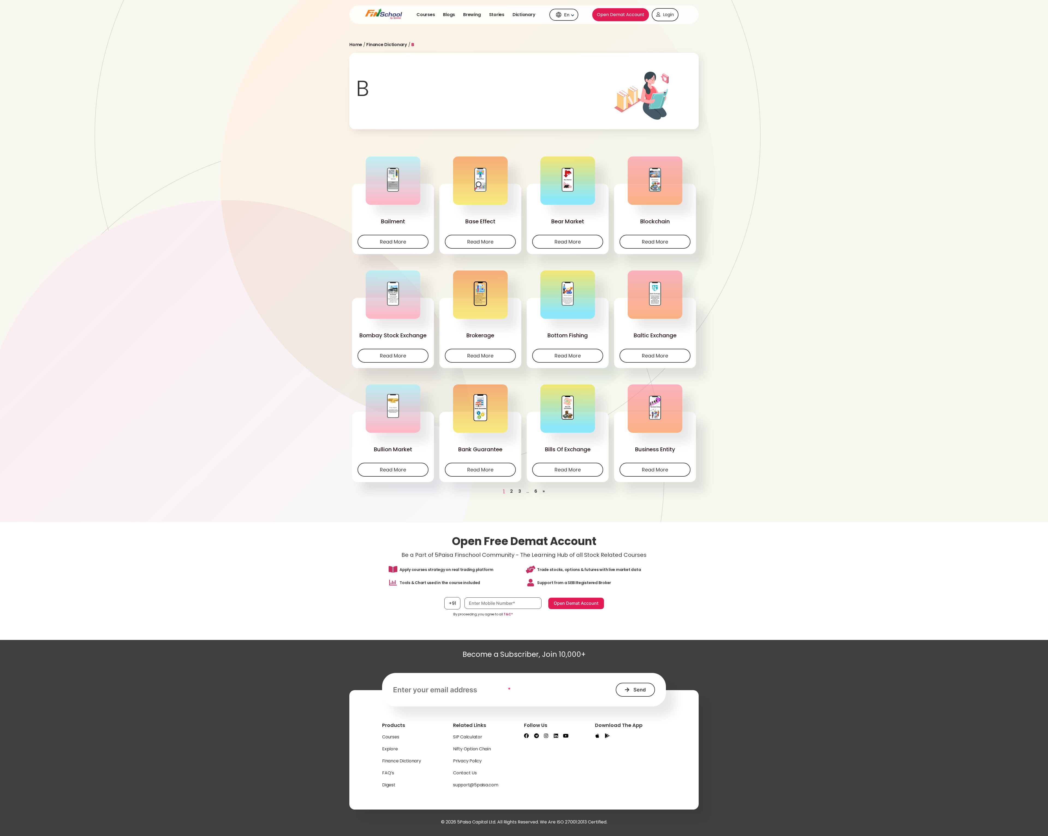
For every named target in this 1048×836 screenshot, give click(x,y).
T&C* (508, 614)
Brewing (472, 14)
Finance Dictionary (386, 44)
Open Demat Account (620, 14)
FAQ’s (388, 773)
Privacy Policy (467, 761)
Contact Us (465, 773)
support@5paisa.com (475, 785)
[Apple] (597, 735)
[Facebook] (526, 735)
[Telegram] (536, 735)
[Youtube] (565, 735)
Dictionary (524, 14)
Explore (390, 749)
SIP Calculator (467, 737)
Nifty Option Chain (472, 749)
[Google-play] (607, 735)
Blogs (449, 14)
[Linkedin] (555, 735)
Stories (496, 14)
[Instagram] (546, 735)
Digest (388, 785)
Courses (425, 14)
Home (355, 44)
